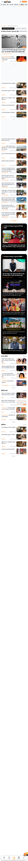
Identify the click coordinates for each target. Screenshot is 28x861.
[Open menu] (2, 2)
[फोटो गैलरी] (24, 227)
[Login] (14, 858)
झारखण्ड (4, 4)
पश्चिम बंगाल (16, 4)
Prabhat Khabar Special (8, 28)
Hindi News (3, 25)
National (4, 150)
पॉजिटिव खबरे (23, 28)
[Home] (7, 2)
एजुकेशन (26, 4)
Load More (14, 220)
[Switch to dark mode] (20, 2)
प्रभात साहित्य (18, 28)
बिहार (8, 4)
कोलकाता (4, 296)
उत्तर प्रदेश (11, 4)
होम (1, 4)
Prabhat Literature (6, 385)
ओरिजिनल (22, 4)
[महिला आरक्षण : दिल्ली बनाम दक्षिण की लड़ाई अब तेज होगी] (14, 342)
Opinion (4, 87)
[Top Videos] (23, 256)
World (3, 61)
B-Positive (4, 419)
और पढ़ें (24, 356)
